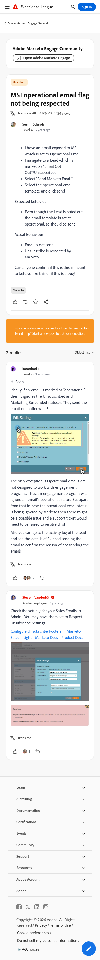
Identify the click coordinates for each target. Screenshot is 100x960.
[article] (50, 474)
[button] (27, 113)
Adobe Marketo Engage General (28, 23)
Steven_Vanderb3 (35, 597)
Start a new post (43, 333)
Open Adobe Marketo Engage (46, 57)
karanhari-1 (30, 368)
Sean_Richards (33, 124)
